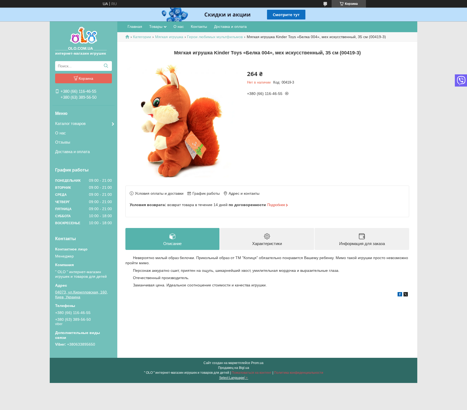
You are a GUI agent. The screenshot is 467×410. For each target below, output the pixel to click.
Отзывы (62, 142)
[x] (405, 295)
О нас (60, 133)
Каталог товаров (70, 123)
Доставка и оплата (72, 151)
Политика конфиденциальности (298, 373)
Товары (155, 26)
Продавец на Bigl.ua (233, 368)
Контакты (199, 26)
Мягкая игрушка (169, 37)
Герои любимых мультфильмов (215, 37)
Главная (135, 26)
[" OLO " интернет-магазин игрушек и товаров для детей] (83, 35)
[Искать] (106, 66)
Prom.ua (257, 363)
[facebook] (400, 295)
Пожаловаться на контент (252, 373)
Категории (142, 37)
